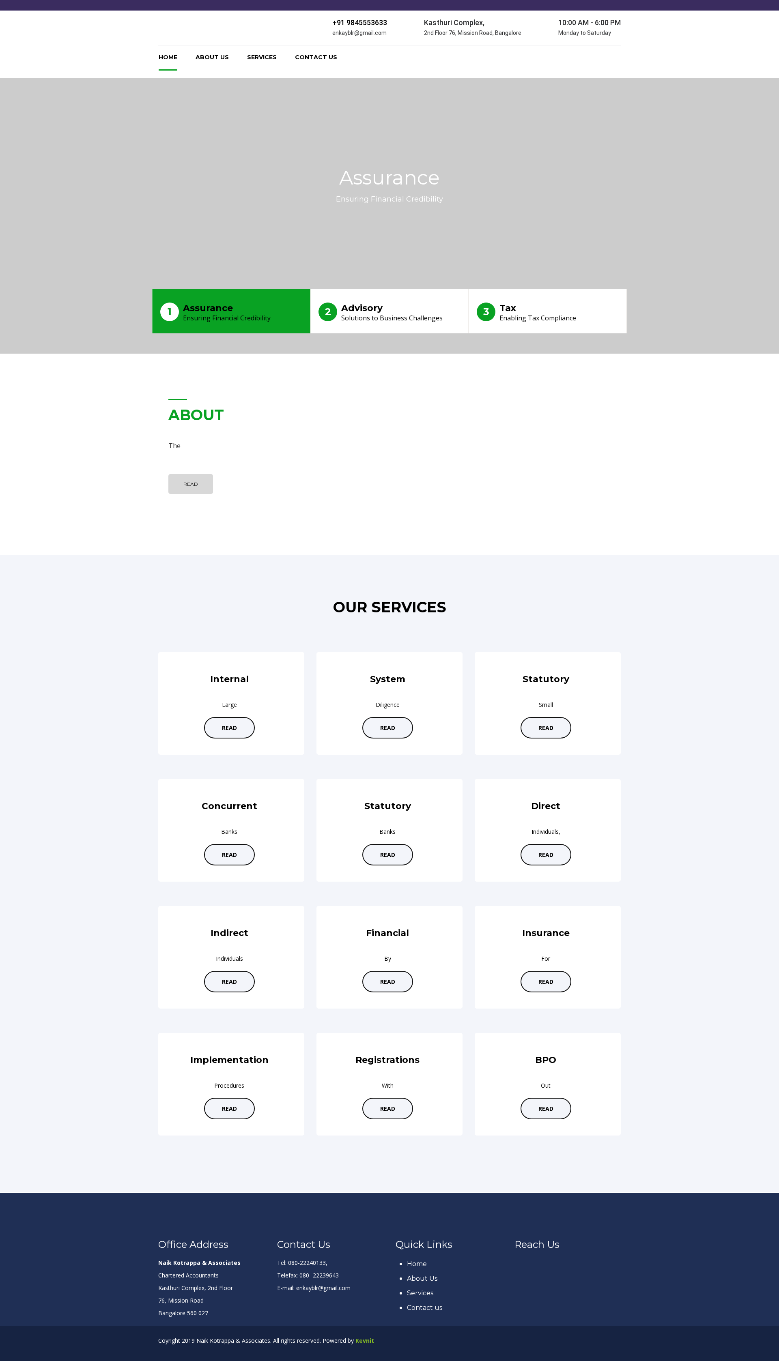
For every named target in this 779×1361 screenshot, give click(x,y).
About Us (212, 57)
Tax (530, 312)
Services (262, 57)
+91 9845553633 (359, 22)
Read (190, 484)
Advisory (384, 312)
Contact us (316, 57)
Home (168, 57)
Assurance (219, 312)
